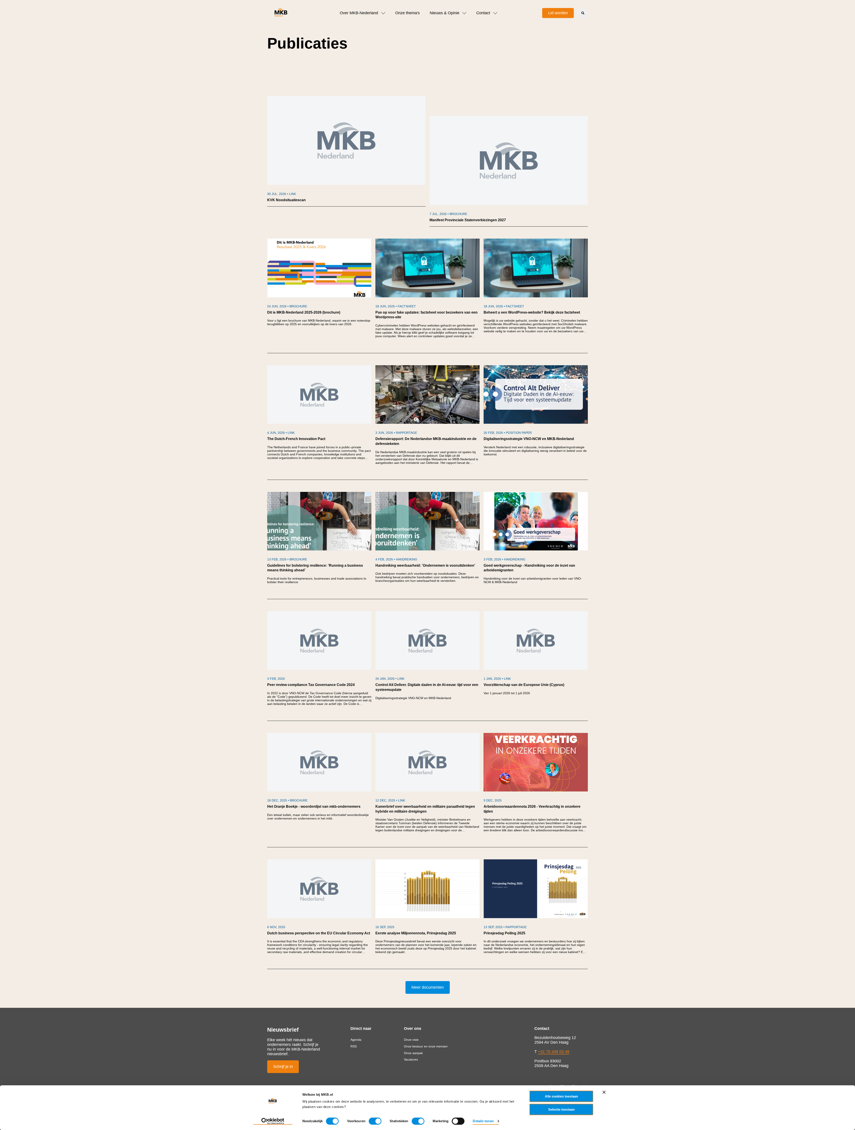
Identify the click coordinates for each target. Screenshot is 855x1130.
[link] (346, 151)
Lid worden (558, 13)
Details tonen (483, 1121)
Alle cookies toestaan (561, 1096)
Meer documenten (427, 987)
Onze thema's (407, 13)
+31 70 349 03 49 (553, 1051)
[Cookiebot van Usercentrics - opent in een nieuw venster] (272, 1121)
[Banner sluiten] (604, 1092)
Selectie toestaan (561, 1109)
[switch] (375, 1121)
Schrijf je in (283, 1066)
